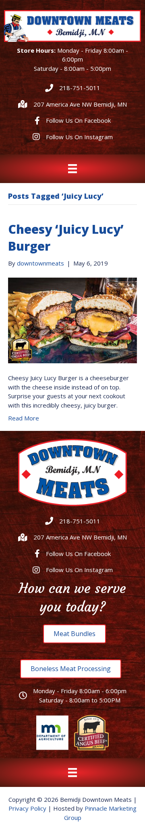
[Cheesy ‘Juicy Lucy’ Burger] (72, 320)
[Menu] (72, 169)
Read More (23, 418)
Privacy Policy (27, 808)
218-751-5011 (79, 88)
